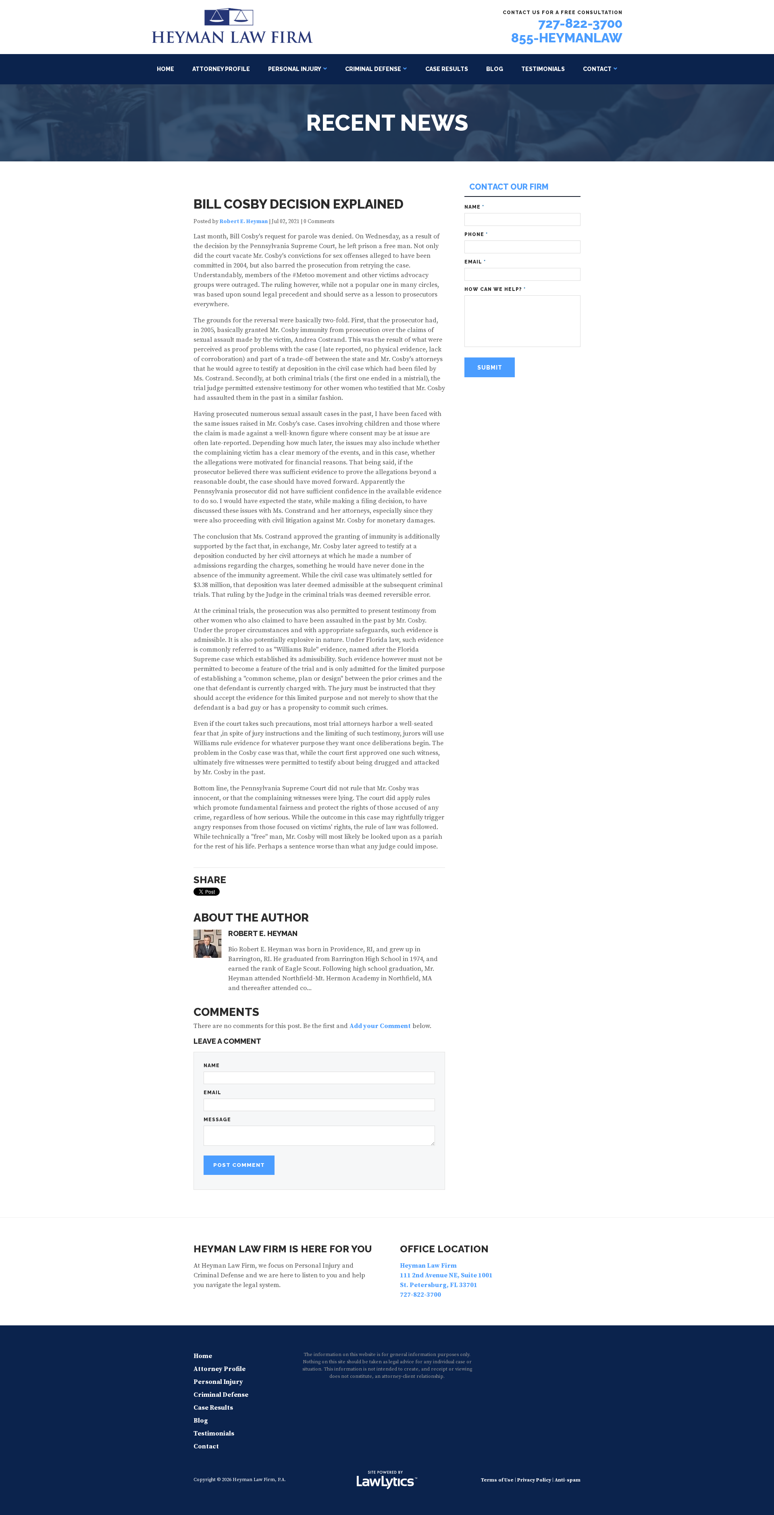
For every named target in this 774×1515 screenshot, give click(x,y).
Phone (476, 234)
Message (217, 1119)
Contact (597, 69)
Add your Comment (380, 1026)
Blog (494, 69)
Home (165, 69)
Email (212, 1092)
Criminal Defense (373, 69)
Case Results (446, 69)
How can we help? (495, 289)
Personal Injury (294, 69)
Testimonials (543, 69)
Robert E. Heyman (244, 221)
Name (212, 1065)
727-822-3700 (580, 23)
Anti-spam (567, 1480)
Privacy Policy (534, 1480)
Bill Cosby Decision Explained (299, 203)
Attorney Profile (221, 69)
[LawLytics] (387, 1480)
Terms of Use (497, 1480)
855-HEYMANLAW (566, 38)
